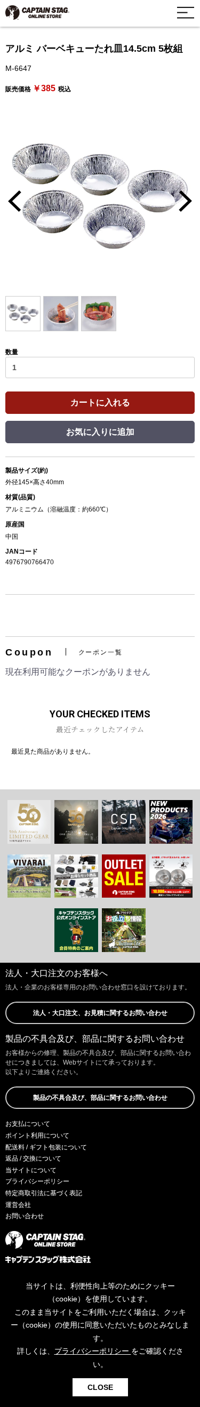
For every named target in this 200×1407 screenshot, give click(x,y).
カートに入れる (100, 402)
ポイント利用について (37, 1135)
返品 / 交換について (33, 1158)
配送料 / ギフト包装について (46, 1147)
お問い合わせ (24, 1216)
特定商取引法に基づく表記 (43, 1193)
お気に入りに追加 (100, 431)
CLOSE (100, 1387)
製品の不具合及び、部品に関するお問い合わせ (100, 1097)
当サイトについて (31, 1170)
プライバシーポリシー (37, 1181)
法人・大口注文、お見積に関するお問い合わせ (100, 1013)
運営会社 (18, 1205)
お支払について (27, 1124)
